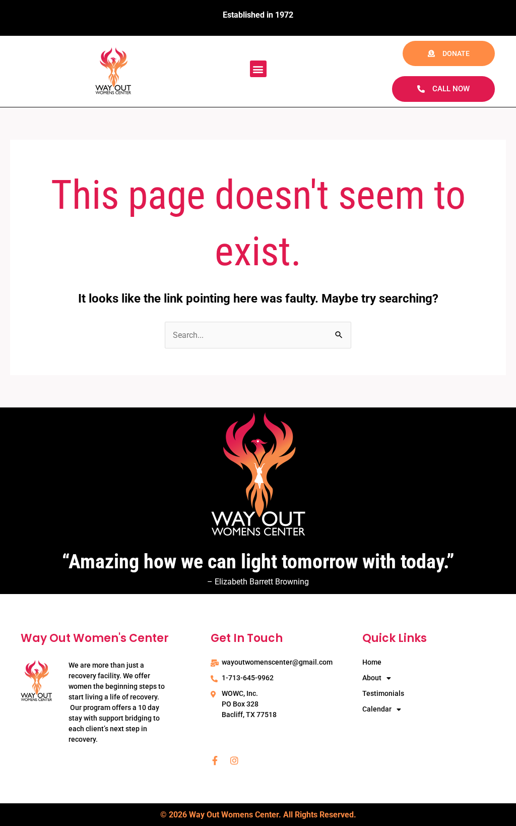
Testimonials (383, 693)
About (371, 678)
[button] (258, 69)
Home (371, 662)
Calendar (377, 709)
